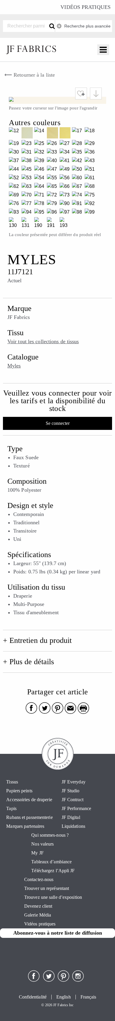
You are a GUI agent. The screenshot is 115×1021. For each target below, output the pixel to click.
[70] (28, 195)
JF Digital (71, 817)
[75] (91, 195)
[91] (78, 204)
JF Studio (71, 790)
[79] (53, 204)
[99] (91, 213)
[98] (78, 213)
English (63, 997)
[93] (15, 213)
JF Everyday (74, 781)
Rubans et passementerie (29, 817)
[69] (15, 195)
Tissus (12, 781)
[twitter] (49, 980)
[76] (15, 204)
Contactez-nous (38, 879)
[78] (40, 204)
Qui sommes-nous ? (50, 835)
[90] (66, 204)
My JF (37, 852)
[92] (91, 204)
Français (88, 997)
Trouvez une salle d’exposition (53, 897)
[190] (40, 223)
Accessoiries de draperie (29, 799)
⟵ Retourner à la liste (29, 75)
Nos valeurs (42, 843)
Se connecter (58, 423)
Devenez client (38, 906)
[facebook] (34, 980)
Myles (14, 366)
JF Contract (72, 799)
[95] (40, 213)
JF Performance (76, 808)
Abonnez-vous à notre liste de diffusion (57, 933)
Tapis (11, 808)
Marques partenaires (25, 826)
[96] (53, 213)
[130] (15, 223)
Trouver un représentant (46, 888)
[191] (53, 223)
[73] (66, 195)
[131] (28, 223)
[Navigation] (103, 50)
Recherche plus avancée (87, 26)
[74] (78, 195)
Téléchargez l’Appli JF (53, 870)
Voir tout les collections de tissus (43, 341)
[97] (66, 213)
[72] (53, 195)
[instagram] (78, 980)
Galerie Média (37, 914)
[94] (28, 213)
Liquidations (73, 826)
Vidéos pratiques (85, 7)
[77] (28, 204)
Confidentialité (33, 997)
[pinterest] (63, 980)
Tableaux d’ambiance (51, 861)
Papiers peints (19, 790)
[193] (66, 223)
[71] (40, 195)
